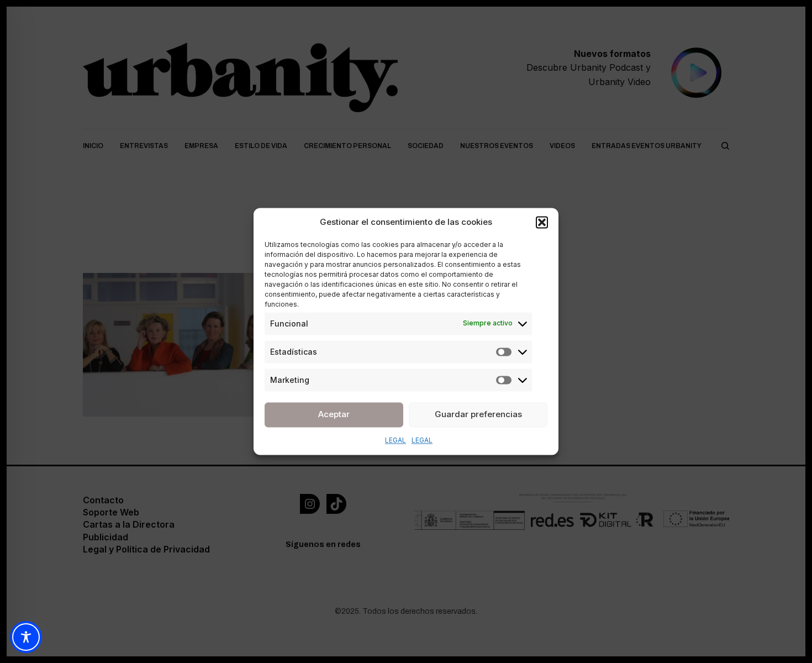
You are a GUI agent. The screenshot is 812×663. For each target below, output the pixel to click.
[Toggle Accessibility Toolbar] (26, 637)
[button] (541, 222)
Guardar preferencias (478, 414)
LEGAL (395, 440)
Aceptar (334, 414)
